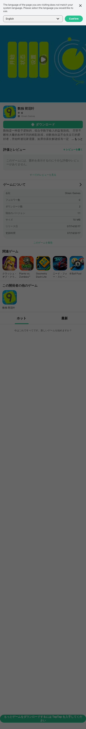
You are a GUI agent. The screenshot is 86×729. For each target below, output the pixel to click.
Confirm (74, 18)
